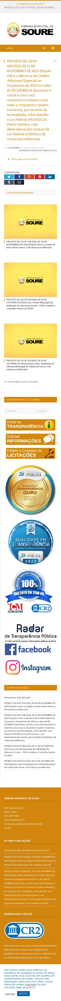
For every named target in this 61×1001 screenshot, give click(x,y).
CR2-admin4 (13, 147)
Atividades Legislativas (30, 150)
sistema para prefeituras (44, 945)
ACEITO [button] (23, 993)
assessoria (26, 949)
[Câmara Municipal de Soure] (30, 29)
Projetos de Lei (49, 150)
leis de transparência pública (18, 957)
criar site (24, 945)
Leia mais (31, 984)
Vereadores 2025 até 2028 (17, 697)
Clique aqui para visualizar (24, 159)
